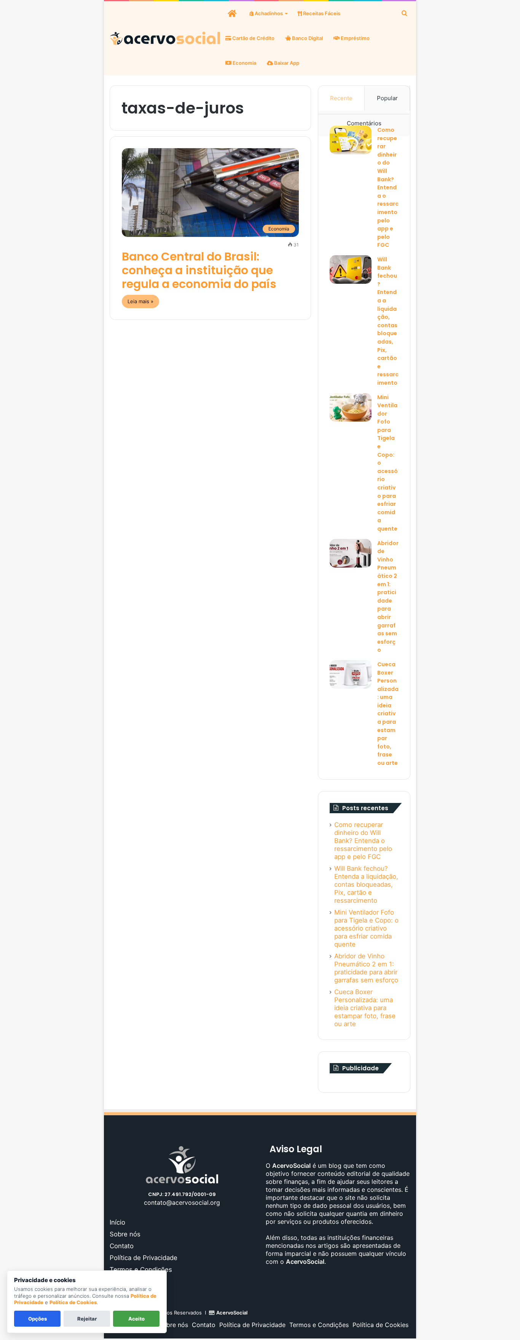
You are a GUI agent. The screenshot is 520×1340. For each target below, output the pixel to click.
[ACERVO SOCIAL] (165, 38)
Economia (243, 63)
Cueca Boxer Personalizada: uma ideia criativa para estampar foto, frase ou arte (388, 713)
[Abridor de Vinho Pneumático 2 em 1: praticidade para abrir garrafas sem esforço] (351, 553)
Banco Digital (307, 38)
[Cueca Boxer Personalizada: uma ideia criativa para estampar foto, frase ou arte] (351, 674)
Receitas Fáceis (321, 13)
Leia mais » (140, 301)
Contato (122, 1246)
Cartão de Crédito (252, 38)
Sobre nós (125, 1234)
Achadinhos (268, 13)
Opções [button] (37, 1319)
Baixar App (286, 63)
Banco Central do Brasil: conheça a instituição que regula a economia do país (199, 270)
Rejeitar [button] (87, 1319)
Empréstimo (355, 38)
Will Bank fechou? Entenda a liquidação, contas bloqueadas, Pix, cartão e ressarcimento (366, 884)
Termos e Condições (141, 1269)
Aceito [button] (136, 1319)
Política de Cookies (380, 1325)
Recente (341, 98)
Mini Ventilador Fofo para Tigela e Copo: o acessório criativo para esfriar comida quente (366, 928)
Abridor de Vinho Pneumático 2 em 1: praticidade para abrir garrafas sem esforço (366, 968)
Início (117, 1222)
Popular (387, 98)
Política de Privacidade (143, 1258)
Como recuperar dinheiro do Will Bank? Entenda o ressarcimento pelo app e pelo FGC (388, 187)
